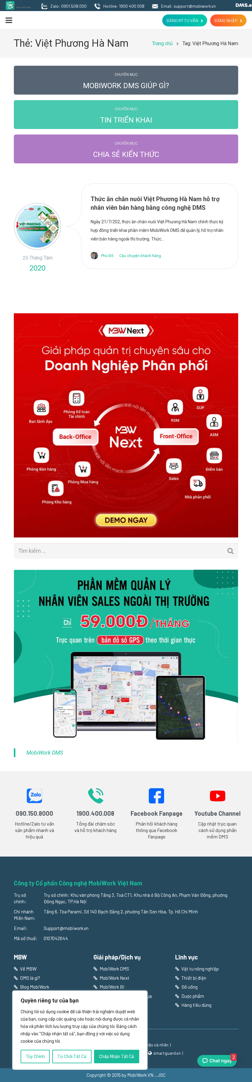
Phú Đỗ (107, 255)
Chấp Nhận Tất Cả (116, 1056)
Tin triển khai (126, 115)
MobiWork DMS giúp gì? (126, 81)
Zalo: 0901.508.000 (68, 6)
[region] (80, 1030)
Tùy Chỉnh (35, 1056)
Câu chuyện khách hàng (140, 255)
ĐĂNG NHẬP (226, 20)
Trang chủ (162, 43)
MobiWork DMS (44, 752)
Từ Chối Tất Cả (71, 1056)
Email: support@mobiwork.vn (188, 6)
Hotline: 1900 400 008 (123, 6)
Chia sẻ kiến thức (126, 150)
